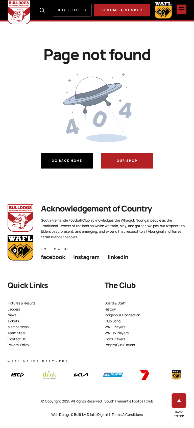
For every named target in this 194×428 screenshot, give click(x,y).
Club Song (112, 321)
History (110, 309)
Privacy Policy (18, 344)
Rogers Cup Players (120, 344)
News (12, 315)
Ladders (14, 309)
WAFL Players (115, 326)
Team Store (17, 332)
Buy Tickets (72, 10)
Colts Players (115, 339)
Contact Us (17, 339)
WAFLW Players (116, 332)
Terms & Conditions (127, 414)
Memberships (18, 326)
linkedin (118, 256)
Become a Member (122, 10)
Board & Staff (115, 303)
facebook (53, 256)
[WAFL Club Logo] (19, 12)
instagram (86, 256)
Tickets (13, 321)
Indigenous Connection (122, 315)
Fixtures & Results (21, 303)
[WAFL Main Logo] (163, 10)
